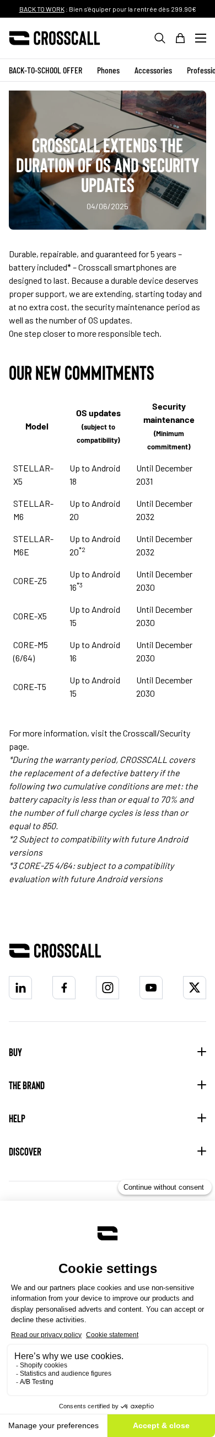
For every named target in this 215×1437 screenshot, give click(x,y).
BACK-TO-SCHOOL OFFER (45, 70)
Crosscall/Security (156, 733)
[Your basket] (180, 38)
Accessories (153, 70)
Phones (108, 70)
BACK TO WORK (41, 9)
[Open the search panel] (159, 38)
